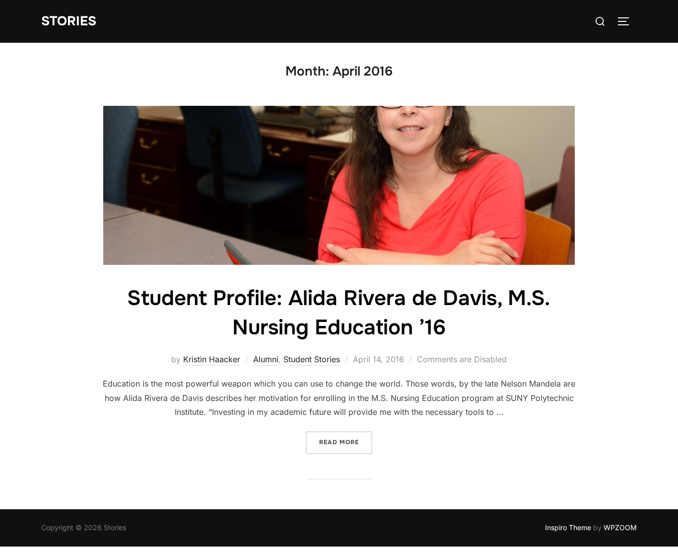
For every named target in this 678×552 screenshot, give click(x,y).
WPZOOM (620, 527)
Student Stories (311, 359)
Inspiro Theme (568, 527)
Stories (68, 21)
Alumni (265, 359)
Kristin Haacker (211, 359)
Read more (345, 442)
